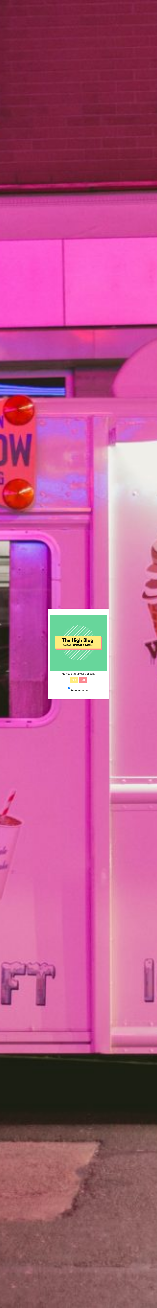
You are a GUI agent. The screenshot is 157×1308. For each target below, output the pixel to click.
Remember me (79, 690)
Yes (74, 680)
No (83, 680)
